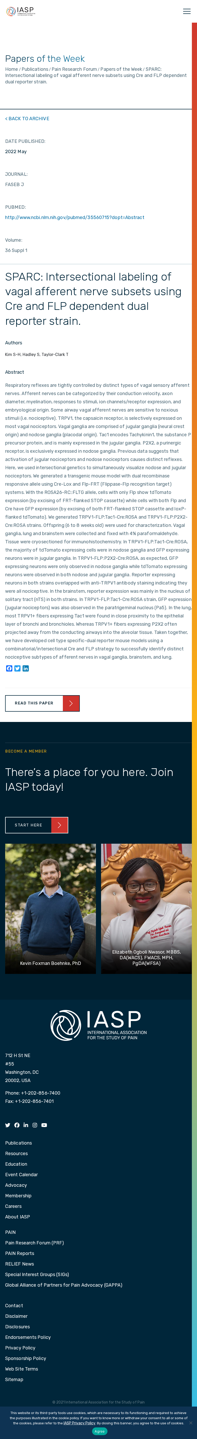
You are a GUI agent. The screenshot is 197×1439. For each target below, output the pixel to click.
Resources (16, 1153)
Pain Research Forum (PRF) (34, 1243)
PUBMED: (15, 207)
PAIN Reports (19, 1253)
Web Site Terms (21, 1369)
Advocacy (16, 1185)
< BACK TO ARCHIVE (27, 118)
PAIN (10, 1232)
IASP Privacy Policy (79, 1423)
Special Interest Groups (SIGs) (37, 1274)
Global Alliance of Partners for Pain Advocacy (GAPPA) (63, 1285)
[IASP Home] (20, 11)
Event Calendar (21, 1175)
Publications (18, 1143)
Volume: (13, 240)
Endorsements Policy (28, 1337)
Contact (14, 1306)
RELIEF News (19, 1264)
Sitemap (14, 1379)
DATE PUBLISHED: (25, 141)
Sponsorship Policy (25, 1358)
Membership (18, 1196)
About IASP (17, 1217)
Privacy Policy (20, 1348)
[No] (190, 1422)
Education (16, 1164)
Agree (100, 1431)
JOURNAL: (16, 174)
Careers (13, 1206)
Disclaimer (16, 1316)
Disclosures (17, 1327)
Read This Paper (34, 703)
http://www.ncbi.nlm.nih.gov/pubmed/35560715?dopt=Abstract (74, 217)
